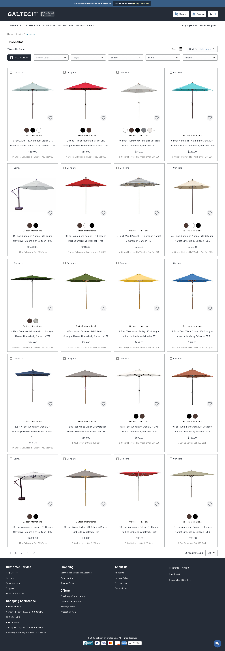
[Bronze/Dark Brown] (26, 130)
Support (183, 14)
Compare (18, 72)
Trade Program (208, 25)
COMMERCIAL (16, 25)
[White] (38, 130)
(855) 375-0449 (141, 3)
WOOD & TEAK (65, 25)
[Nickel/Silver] (35, 320)
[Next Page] (34, 553)
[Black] (32, 130)
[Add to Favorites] (50, 118)
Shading (19, 34)
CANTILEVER (33, 25)
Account (201, 14)
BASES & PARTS (85, 25)
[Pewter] (143, 130)
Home (10, 34)
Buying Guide (189, 25)
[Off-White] (149, 130)
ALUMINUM (49, 25)
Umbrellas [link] (30, 34)
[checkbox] (11, 72)
